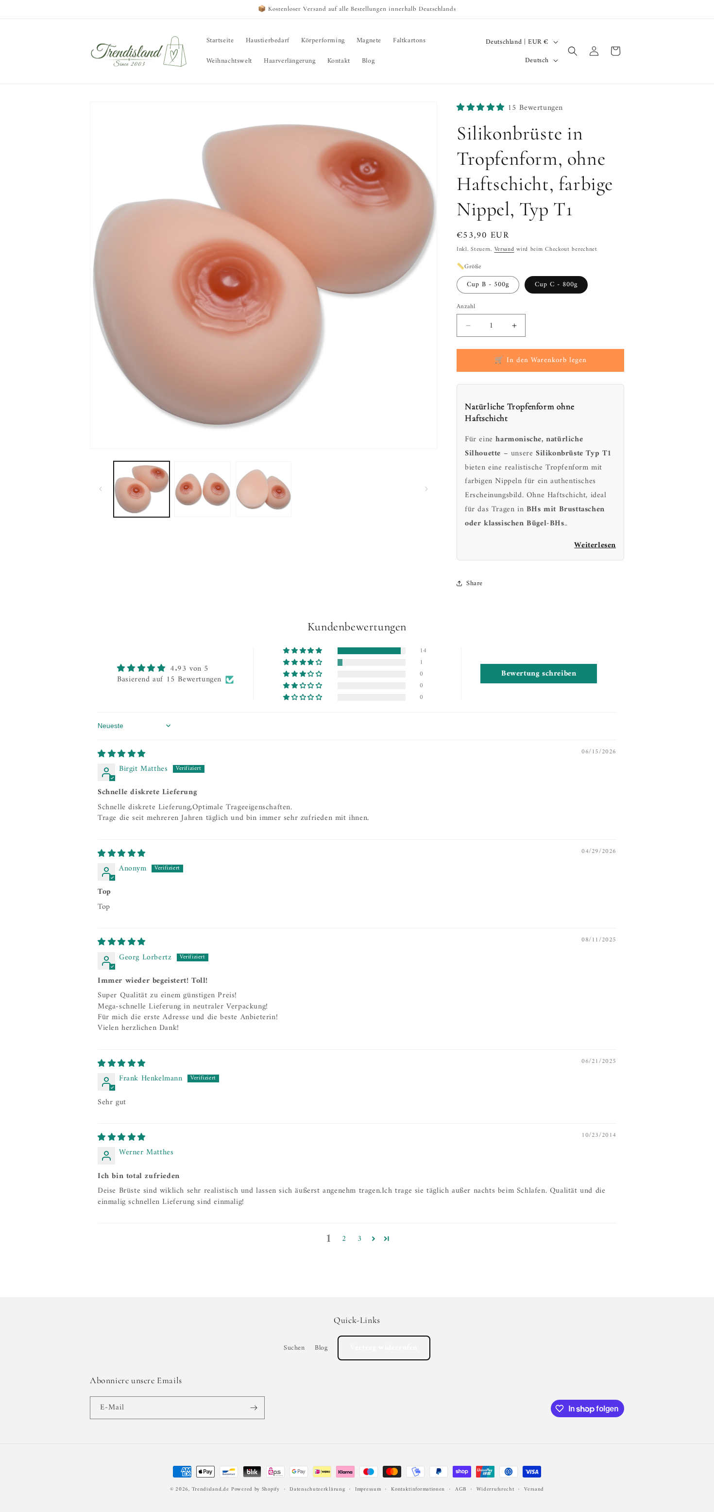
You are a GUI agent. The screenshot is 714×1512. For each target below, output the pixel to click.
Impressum (368, 1489)
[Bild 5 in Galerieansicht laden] (202, 489)
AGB (460, 1489)
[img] (122, 754)
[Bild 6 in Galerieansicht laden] (263, 489)
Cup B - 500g (488, 284)
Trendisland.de (210, 1489)
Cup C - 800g (556, 284)
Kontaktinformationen (418, 1489)
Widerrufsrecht (495, 1489)
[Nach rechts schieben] (426, 489)
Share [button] (474, 583)
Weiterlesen (595, 545)
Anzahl (466, 307)
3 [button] (359, 1239)
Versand (504, 249)
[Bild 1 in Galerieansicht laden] (142, 489)
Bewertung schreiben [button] (538, 673)
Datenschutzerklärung (317, 1489)
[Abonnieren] (253, 1407)
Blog (321, 1348)
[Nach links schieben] (100, 489)
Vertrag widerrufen (384, 1348)
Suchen (294, 1348)
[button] (572, 51)
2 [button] (344, 1239)
